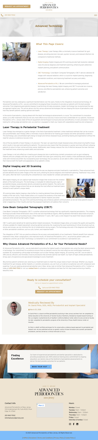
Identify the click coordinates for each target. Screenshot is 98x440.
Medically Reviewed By (56, 304)
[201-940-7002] (2, 15)
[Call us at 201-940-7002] (39, 288)
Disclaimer (32, 438)
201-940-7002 (10, 15)
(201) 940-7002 (14, 268)
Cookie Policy (69, 438)
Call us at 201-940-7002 (51, 288)
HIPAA (25, 438)
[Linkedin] (77, 424)
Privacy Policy (59, 438)
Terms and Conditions (45, 438)
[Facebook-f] (74, 424)
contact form (33, 268)
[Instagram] (70, 424)
